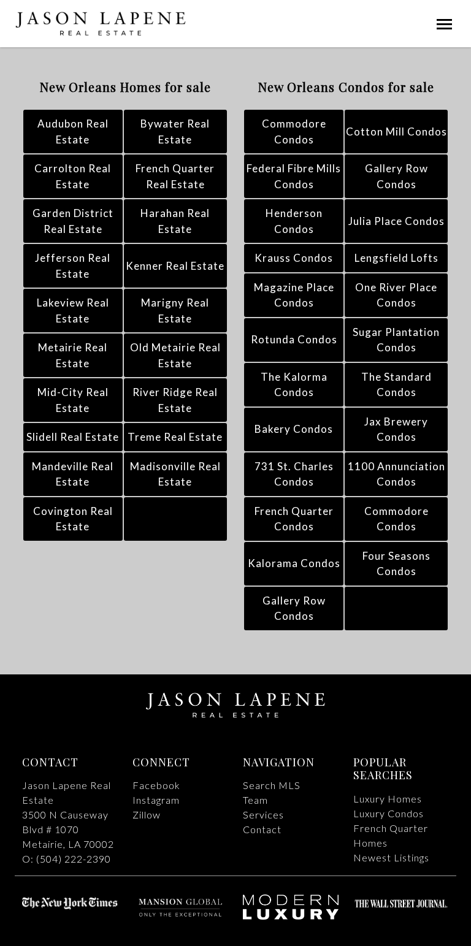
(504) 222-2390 (73, 858)
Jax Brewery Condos (396, 429)
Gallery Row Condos (396, 176)
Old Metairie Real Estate (175, 355)
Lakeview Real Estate (73, 310)
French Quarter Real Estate (175, 176)
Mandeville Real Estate (72, 474)
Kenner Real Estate (175, 265)
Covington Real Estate (73, 519)
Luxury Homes (387, 798)
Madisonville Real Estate (175, 474)
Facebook (156, 785)
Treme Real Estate (175, 436)
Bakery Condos (294, 428)
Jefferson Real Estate (72, 265)
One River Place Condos (396, 295)
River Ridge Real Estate (175, 400)
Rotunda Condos (294, 339)
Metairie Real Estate (72, 355)
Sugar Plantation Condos (396, 340)
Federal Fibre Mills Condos (294, 176)
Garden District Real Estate (73, 221)
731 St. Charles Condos (294, 474)
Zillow (146, 814)
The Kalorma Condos (294, 384)
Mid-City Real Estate (73, 400)
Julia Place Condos (396, 221)
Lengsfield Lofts (396, 257)
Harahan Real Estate (175, 221)
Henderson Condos (294, 221)
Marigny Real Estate (175, 310)
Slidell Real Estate (72, 436)
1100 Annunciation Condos (396, 474)
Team (255, 800)
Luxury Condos (388, 813)
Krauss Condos (294, 257)
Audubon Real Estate (73, 131)
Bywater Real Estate (175, 131)
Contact (262, 829)
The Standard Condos (396, 384)
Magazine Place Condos (294, 295)
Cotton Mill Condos (396, 131)
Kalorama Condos (294, 563)
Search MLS (272, 785)
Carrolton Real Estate (72, 176)
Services (263, 814)
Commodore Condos (294, 131)
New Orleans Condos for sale (346, 86)
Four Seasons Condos (396, 563)
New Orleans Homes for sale (125, 86)
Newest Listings (391, 857)
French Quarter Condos (294, 519)
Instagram (156, 800)
